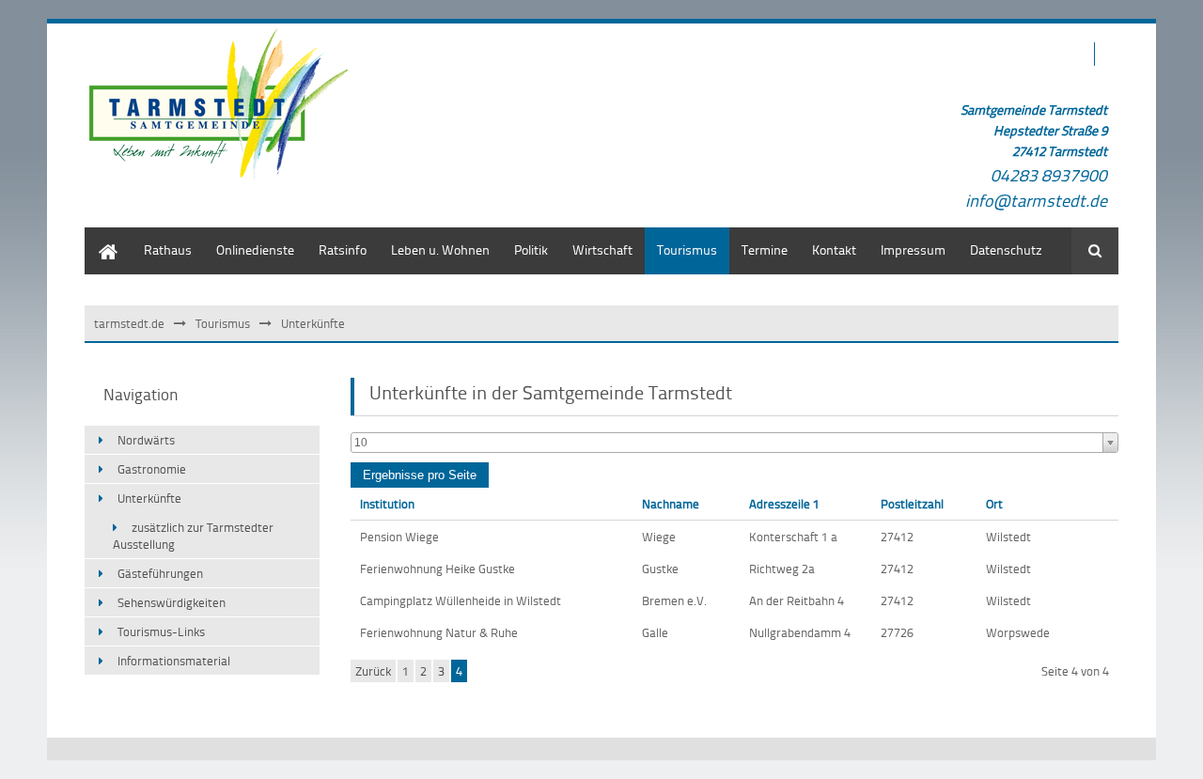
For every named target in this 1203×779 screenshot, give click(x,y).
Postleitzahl (912, 503)
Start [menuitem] (98, 236)
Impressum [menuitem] (913, 249)
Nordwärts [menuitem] (146, 439)
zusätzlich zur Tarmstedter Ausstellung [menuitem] (193, 536)
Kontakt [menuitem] (834, 249)
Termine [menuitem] (765, 249)
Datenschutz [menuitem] (1006, 249)
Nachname (670, 503)
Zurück (373, 670)
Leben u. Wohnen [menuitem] (440, 249)
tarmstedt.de (129, 323)
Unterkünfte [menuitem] (149, 498)
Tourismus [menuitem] (687, 249)
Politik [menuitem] (531, 249)
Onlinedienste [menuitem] (255, 249)
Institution (387, 503)
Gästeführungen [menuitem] (160, 573)
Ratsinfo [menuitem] (343, 249)
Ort (994, 503)
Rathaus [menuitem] (168, 249)
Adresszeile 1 (784, 503)
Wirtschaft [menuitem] (602, 249)
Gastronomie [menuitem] (151, 468)
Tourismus (222, 323)
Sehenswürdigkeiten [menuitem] (171, 602)
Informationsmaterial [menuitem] (173, 660)
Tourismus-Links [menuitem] (161, 631)
